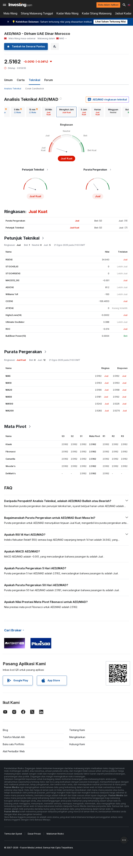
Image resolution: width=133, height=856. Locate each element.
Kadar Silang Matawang (97, 13)
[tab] (18, 112)
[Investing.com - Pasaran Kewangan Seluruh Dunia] (20, 5)
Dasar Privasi (34, 833)
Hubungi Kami (77, 744)
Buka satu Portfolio (13, 744)
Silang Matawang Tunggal (37, 13)
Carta (21, 80)
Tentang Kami (77, 730)
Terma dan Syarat (13, 833)
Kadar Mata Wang (67, 13)
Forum (48, 80)
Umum (8, 80)
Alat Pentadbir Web (14, 751)
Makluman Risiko (55, 833)
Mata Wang (10, 13)
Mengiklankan (77, 737)
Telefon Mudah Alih (14, 737)
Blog (5, 730)
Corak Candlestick (34, 88)
